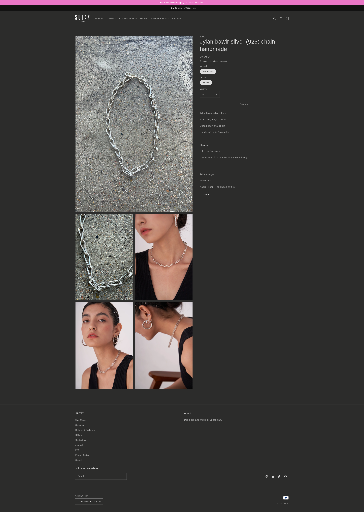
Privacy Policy (82, 455)
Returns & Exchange (85, 430)
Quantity (203, 89)
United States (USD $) (87, 501)
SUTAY (286, 503)
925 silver (208, 71)
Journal (79, 445)
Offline (78, 435)
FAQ (77, 450)
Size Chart (80, 420)
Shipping (204, 61)
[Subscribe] (123, 476)
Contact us (80, 440)
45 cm (206, 82)
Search (78, 460)
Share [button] (206, 194)
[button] (100, 18)
